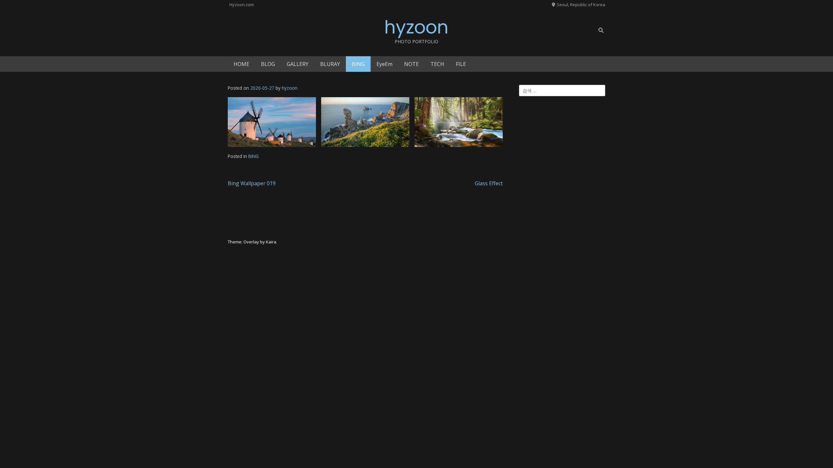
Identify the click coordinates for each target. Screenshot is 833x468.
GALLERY (297, 64)
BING (358, 64)
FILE (461, 64)
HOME (241, 64)
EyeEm (384, 64)
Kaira (271, 242)
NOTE (411, 64)
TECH (437, 64)
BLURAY (330, 64)
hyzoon (416, 27)
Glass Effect (489, 183)
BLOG (268, 64)
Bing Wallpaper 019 (252, 183)
